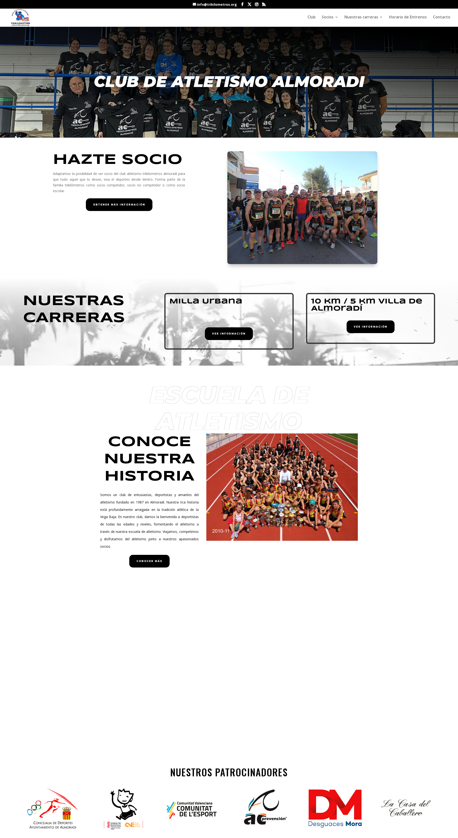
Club (311, 17)
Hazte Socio (117, 160)
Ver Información (229, 333)
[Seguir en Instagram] (288, 696)
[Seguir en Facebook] (278, 696)
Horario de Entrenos (408, 17)
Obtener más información (119, 204)
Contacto (441, 17)
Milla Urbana (205, 301)
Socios (327, 17)
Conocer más (149, 561)
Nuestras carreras (361, 17)
